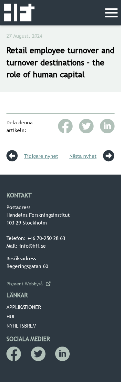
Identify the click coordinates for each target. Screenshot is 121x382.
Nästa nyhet (82, 155)
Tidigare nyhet (41, 155)
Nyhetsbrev (21, 325)
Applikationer (23, 306)
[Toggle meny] (111, 12)
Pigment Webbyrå (24, 284)
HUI (10, 316)
